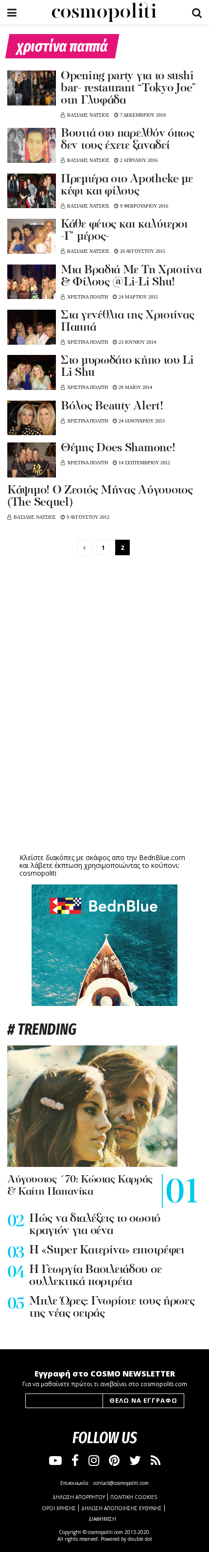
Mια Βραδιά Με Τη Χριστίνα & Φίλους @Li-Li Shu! (131, 276)
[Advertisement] (104, 775)
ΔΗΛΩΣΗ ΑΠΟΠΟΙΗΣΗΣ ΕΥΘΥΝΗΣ (121, 1508)
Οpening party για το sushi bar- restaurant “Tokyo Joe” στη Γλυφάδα (128, 88)
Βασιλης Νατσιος (88, 115)
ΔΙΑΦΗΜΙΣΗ (102, 1519)
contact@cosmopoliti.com (121, 1483)
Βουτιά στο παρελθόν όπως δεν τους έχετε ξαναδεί (127, 140)
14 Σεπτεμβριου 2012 (143, 462)
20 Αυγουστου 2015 (142, 251)
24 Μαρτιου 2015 (137, 297)
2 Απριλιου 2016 (138, 160)
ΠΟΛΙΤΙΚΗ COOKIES (133, 1497)
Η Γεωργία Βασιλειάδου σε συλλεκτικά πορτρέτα (95, 1276)
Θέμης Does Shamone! (118, 448)
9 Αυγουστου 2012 (87, 517)
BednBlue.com (162, 857)
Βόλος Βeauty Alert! (112, 406)
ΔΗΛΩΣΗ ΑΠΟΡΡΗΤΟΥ (78, 1497)
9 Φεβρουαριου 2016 (143, 206)
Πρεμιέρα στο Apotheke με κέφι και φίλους (127, 185)
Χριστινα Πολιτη (87, 297)
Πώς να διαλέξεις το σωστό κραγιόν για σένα (94, 1225)
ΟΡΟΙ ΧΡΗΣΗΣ (59, 1508)
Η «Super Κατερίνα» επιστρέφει (106, 1250)
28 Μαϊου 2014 (134, 387)
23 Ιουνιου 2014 (136, 342)
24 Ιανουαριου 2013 (141, 420)
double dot (140, 1538)
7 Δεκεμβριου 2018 (142, 115)
